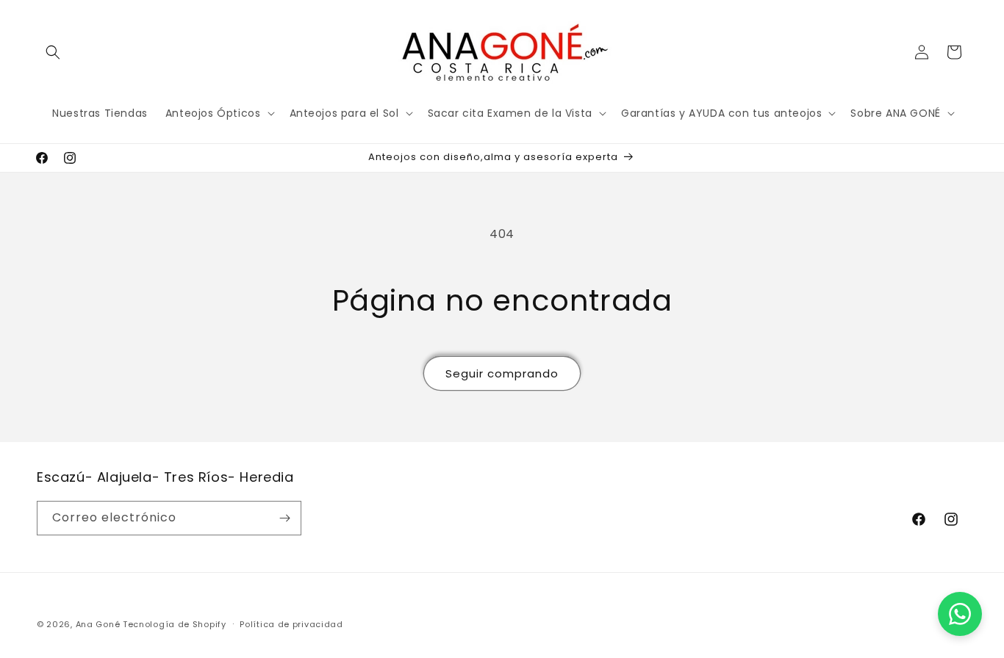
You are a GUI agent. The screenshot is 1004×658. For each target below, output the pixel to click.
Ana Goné (98, 624)
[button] (53, 52)
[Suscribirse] (284, 518)
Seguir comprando (502, 373)
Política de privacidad (291, 624)
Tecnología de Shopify (174, 624)
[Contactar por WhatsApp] (960, 614)
